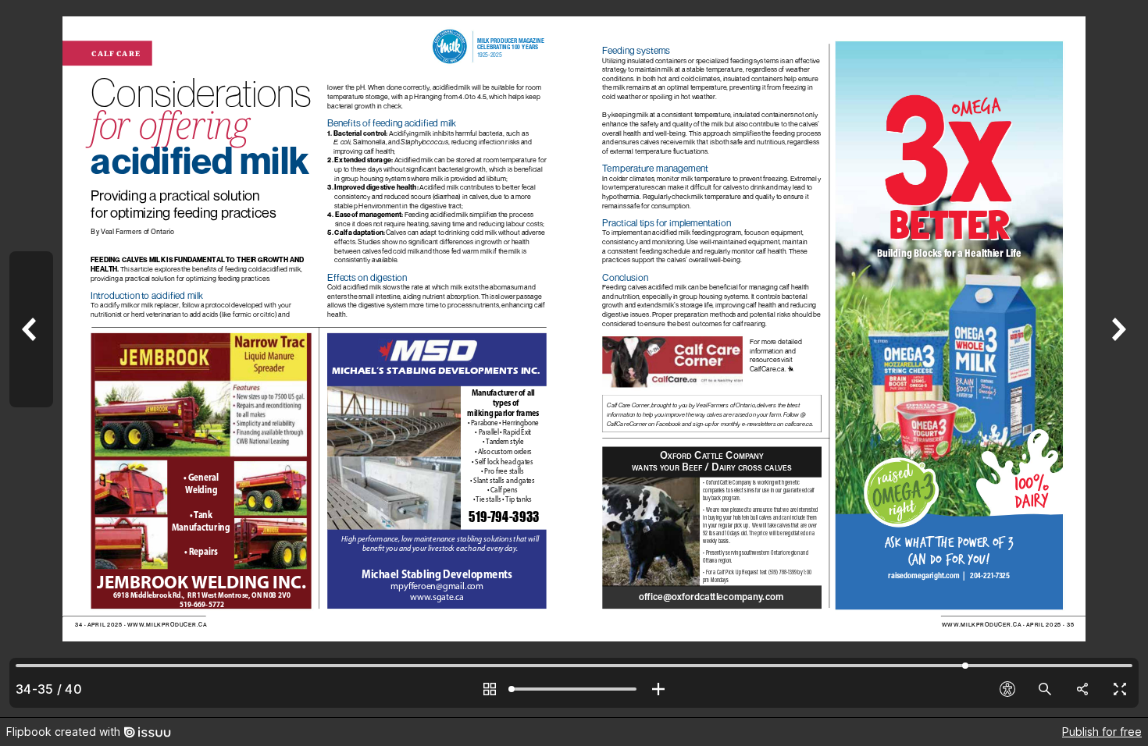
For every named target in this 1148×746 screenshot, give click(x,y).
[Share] (1082, 689)
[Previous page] (31, 358)
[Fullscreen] (1120, 689)
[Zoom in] (658, 689)
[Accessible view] (1007, 689)
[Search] (1045, 689)
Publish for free (1102, 731)
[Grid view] (489, 689)
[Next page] (1117, 358)
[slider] (574, 689)
